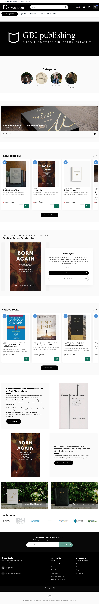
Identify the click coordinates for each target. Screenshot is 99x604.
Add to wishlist (68, 278)
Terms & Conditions (57, 564)
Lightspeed (52, 600)
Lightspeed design (61, 600)
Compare (78, 570)
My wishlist (79, 567)
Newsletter (54, 573)
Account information (82, 561)
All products (79, 573)
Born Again (37, 190)
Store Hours (54, 570)
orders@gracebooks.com (13, 573)
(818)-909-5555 (10, 568)
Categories (32, 14)
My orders (79, 564)
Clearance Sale (52, 14)
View (67, 273)
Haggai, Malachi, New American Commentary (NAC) (14, 346)
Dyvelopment (72, 600)
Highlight (23, 14)
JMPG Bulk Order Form (58, 579)
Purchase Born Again (64, 463)
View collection (48, 215)
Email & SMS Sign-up (57, 576)
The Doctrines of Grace (11, 190)
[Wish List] (89, 7)
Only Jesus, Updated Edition (43, 345)
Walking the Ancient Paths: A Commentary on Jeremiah (75, 344)
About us (42, 14)
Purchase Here (13, 421)
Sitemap (53, 567)
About (53, 561)
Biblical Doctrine (70, 190)
